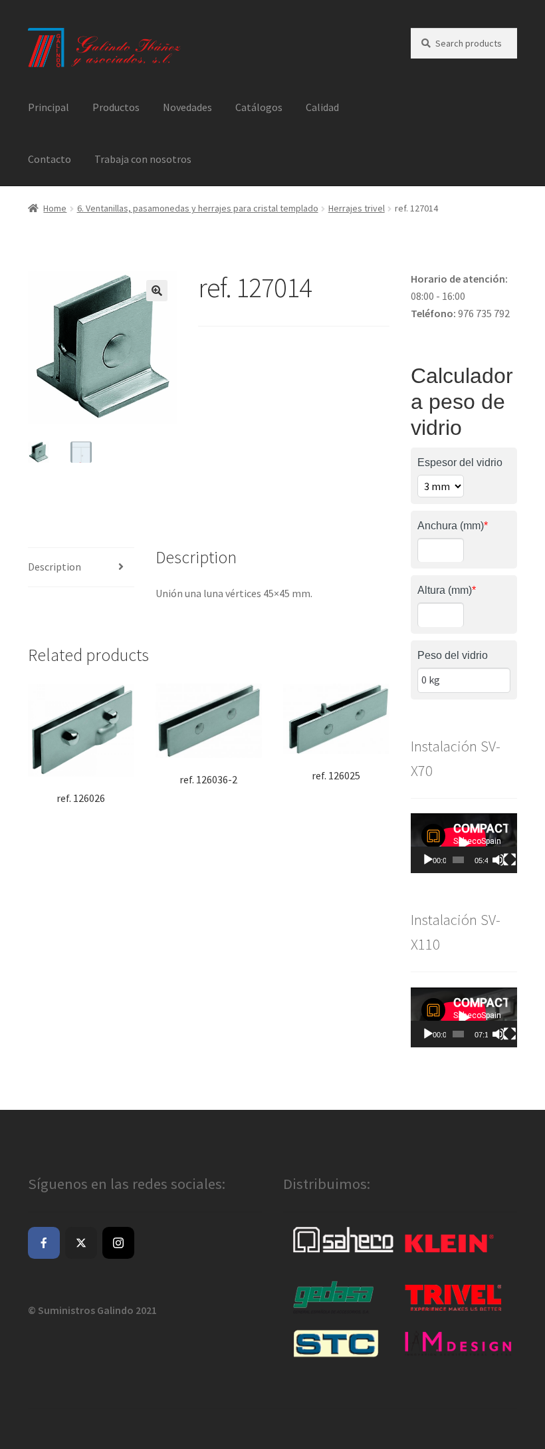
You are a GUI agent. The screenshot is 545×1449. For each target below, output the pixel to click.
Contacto (49, 159)
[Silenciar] (498, 859)
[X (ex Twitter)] (81, 1243)
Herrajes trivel (356, 208)
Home (54, 208)
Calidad (322, 107)
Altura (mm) (446, 590)
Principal (48, 107)
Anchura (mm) (452, 525)
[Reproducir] (428, 859)
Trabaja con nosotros (142, 159)
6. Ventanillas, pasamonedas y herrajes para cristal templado (197, 208)
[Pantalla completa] (509, 859)
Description (54, 566)
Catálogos (258, 107)
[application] (464, 843)
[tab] (81, 567)
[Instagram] (118, 1243)
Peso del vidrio (452, 655)
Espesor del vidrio (459, 462)
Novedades (187, 107)
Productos (116, 107)
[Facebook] (44, 1243)
